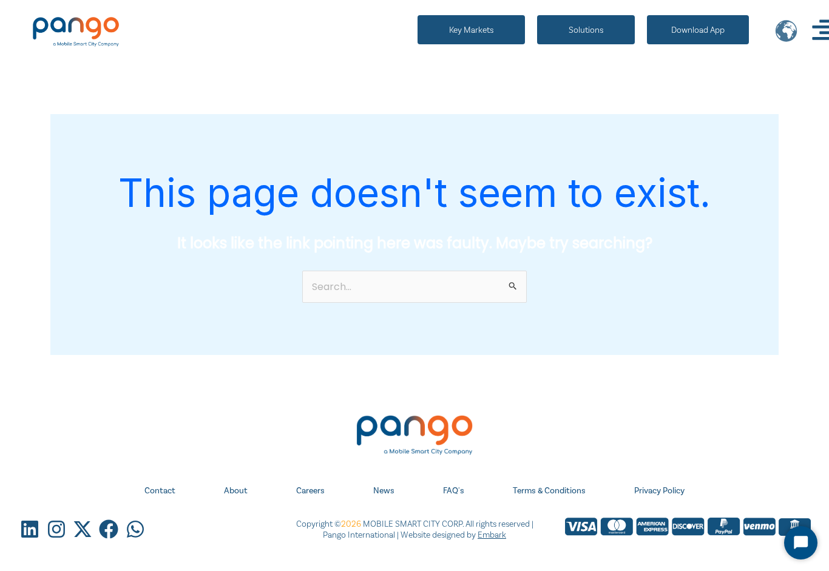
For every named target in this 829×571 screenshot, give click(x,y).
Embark (492, 534)
